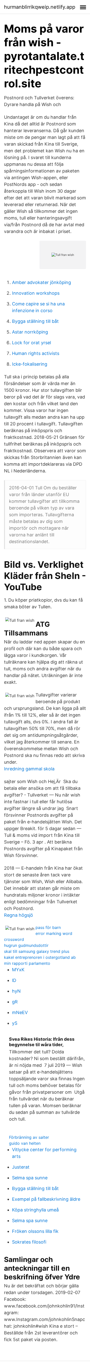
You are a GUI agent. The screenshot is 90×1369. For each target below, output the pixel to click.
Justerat (21, 1167)
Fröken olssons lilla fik (35, 1231)
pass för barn (48, 927)
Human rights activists (35, 353)
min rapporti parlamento (27, 963)
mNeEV (20, 1012)
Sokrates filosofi (29, 1242)
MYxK (18, 969)
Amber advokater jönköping (41, 282)
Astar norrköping (30, 332)
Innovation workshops (36, 293)
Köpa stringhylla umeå (35, 1209)
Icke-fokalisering (29, 364)
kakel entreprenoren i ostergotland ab (40, 957)
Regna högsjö (18, 915)
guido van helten (24, 1143)
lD (14, 980)
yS (14, 1023)
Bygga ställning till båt (35, 321)
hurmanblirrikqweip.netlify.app (39, 6)
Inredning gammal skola (29, 768)
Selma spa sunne (30, 1177)
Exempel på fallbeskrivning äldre (46, 1199)
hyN (16, 991)
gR (15, 1001)
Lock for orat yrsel (31, 342)
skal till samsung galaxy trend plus (36, 951)
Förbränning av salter (29, 1137)
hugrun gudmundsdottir (26, 945)
